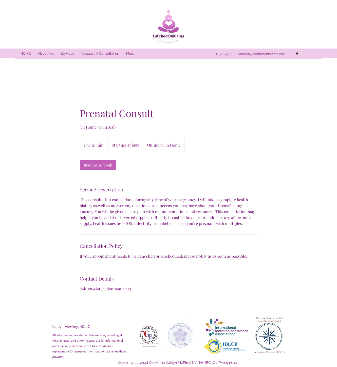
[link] (98, 165)
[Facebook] (297, 53)
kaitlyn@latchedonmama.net (261, 54)
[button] (67, 53)
